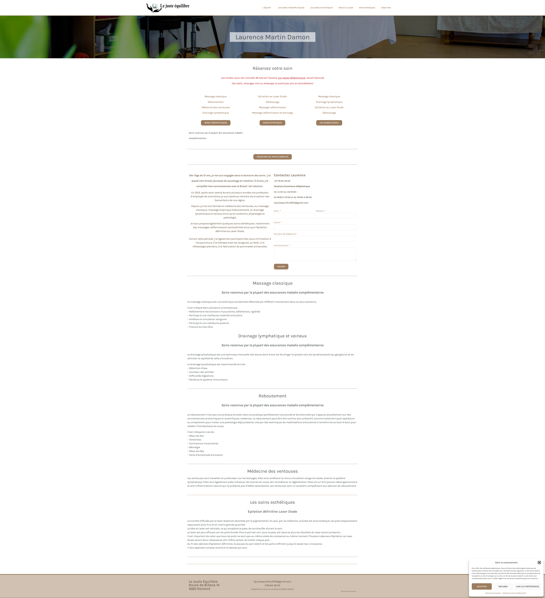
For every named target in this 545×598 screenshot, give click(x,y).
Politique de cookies (493, 593)
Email (277, 222)
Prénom (320, 211)
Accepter (482, 586)
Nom (276, 211)
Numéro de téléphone (285, 234)
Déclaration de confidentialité (514, 593)
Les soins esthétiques (321, 8)
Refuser (503, 586)
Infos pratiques (367, 8)
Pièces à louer (345, 8)
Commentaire (281, 245)
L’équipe (267, 8)
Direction (386, 8)
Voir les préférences (527, 586)
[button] (539, 562)
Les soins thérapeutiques (291, 8)
